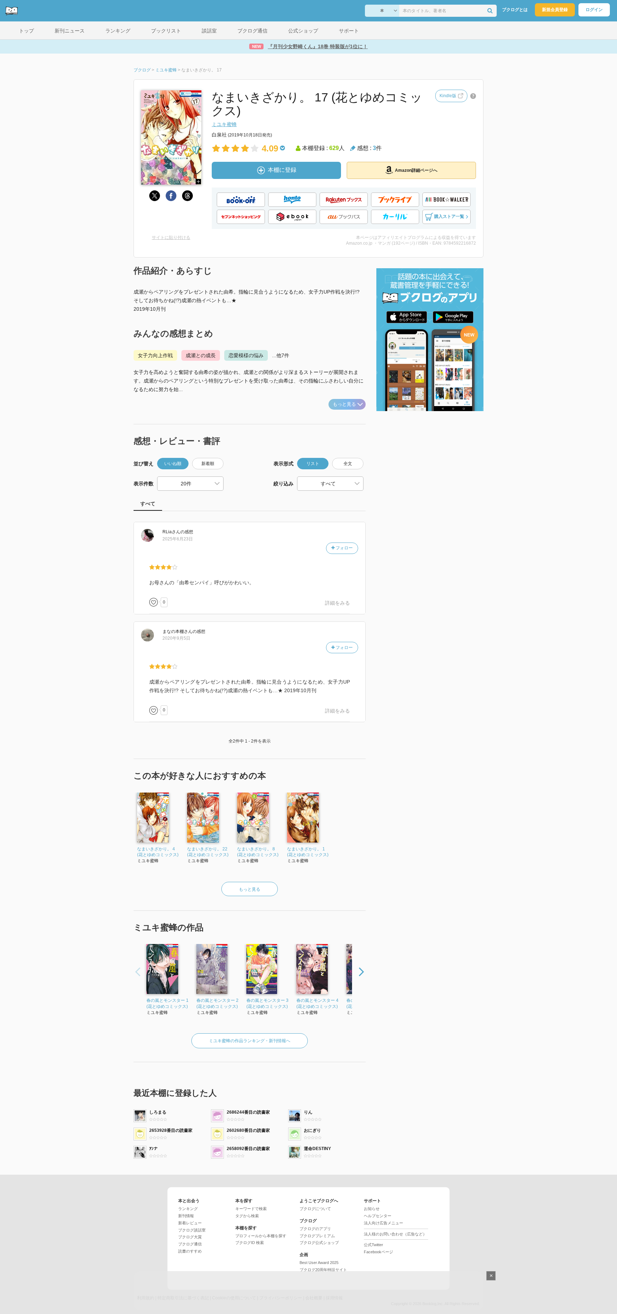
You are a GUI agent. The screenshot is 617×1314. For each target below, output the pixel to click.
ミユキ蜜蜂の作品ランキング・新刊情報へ (249, 1040)
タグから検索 (247, 1216)
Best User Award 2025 (319, 1262)
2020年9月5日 (176, 638)
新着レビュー (190, 1223)
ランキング (188, 1208)
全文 (347, 463)
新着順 (207, 463)
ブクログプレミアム (317, 1236)
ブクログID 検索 (249, 1242)
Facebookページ (378, 1252)
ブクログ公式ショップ (319, 1242)
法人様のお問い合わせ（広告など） (395, 1234)
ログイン (594, 9)
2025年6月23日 (177, 538)
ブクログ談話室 (192, 1230)
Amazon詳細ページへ (416, 170)
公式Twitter (373, 1245)
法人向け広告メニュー (383, 1223)
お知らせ (372, 1208)
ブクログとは (515, 9)
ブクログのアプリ (315, 1228)
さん (171, 531)
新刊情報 (186, 1216)
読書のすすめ (190, 1251)
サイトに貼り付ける (171, 237)
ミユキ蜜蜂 (224, 124)
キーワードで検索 (251, 1208)
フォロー (344, 547)
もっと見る (344, 404)
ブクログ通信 (190, 1244)
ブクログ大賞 (190, 1237)
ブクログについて (315, 1208)
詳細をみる (337, 603)
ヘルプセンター (377, 1216)
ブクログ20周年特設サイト (323, 1270)
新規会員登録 (555, 9)
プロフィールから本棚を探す (260, 1236)
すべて (147, 503)
